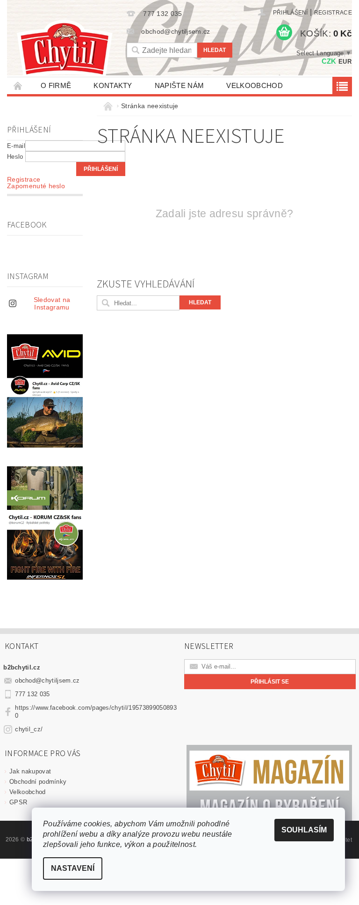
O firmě (56, 85)
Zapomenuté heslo (36, 186)
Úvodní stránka (18, 85)
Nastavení (72, 868)
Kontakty (112, 85)
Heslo (15, 156)
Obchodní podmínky (37, 781)
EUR (345, 61)
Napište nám (179, 85)
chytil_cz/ (29, 729)
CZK (329, 61)
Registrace (333, 12)
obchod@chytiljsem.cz (47, 680)
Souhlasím (304, 830)
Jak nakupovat (30, 771)
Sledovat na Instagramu (52, 303)
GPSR (18, 802)
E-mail (16, 145)
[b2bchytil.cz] (64, 49)
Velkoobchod (254, 85)
